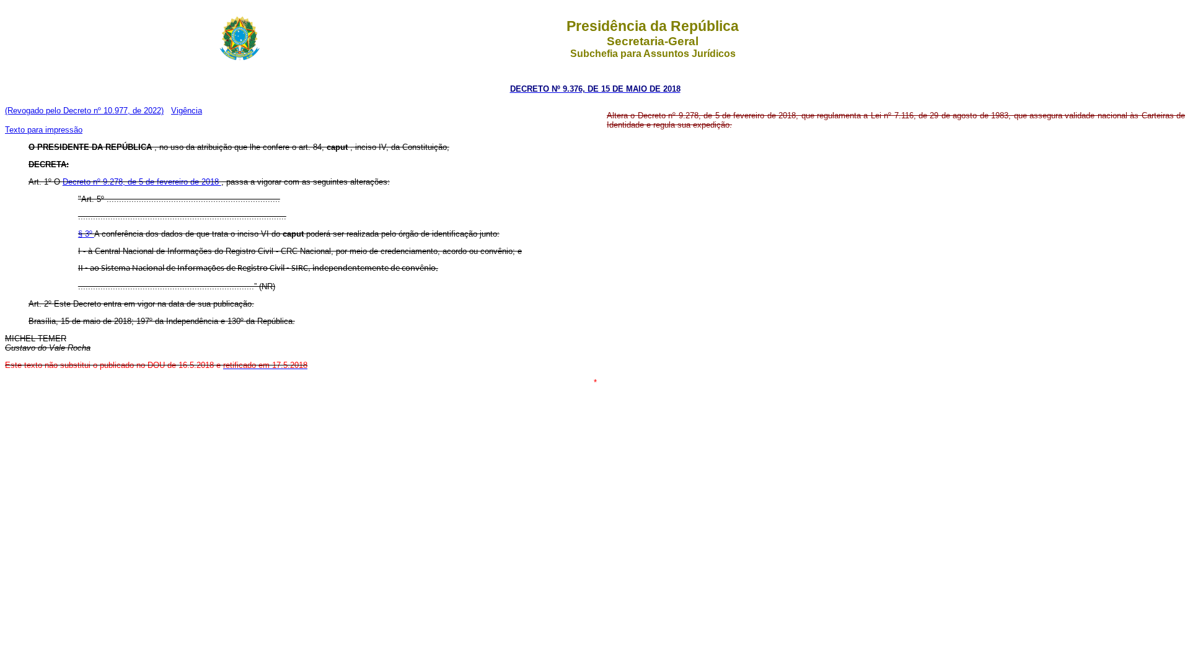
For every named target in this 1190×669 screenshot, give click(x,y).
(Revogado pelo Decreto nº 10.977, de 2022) (84, 110)
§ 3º (86, 233)
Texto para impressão (43, 129)
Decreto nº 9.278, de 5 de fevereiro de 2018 (142, 181)
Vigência (186, 110)
